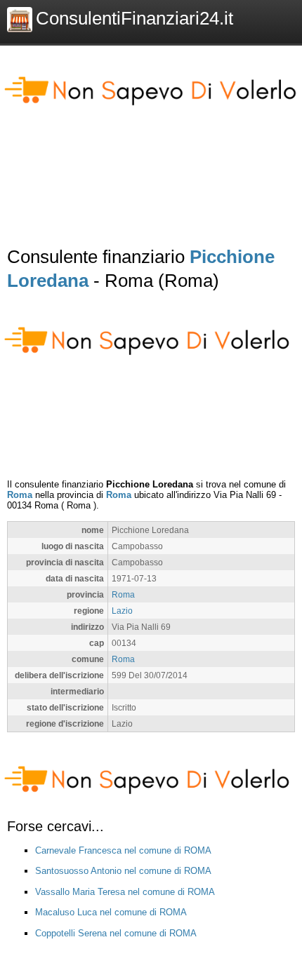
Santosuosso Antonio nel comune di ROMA (123, 871)
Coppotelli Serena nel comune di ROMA (116, 933)
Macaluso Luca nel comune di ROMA (111, 912)
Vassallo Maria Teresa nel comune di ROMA (125, 892)
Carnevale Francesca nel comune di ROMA (123, 850)
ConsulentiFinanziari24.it (134, 18)
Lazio (122, 610)
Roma (19, 495)
